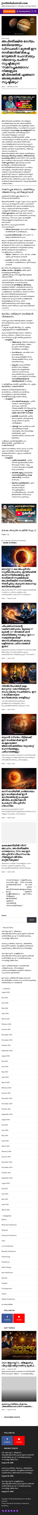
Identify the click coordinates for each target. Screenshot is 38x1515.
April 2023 (5, 1204)
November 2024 (7, 1104)
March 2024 (6, 1146)
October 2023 (6, 1173)
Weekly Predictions (8, 1299)
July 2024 (5, 1125)
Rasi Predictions (7, 1273)
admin (3, 86)
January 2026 (6, 1029)
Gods (3, 1241)
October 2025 (6, 1045)
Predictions (6, 1262)
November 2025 (7, 1040)
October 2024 (6, 1109)
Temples (4, 1283)
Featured (5, 1230)
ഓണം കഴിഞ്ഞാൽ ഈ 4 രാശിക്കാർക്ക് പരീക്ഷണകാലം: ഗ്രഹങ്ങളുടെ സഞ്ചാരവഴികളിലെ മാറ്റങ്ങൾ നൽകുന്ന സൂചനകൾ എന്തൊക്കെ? (16, 969)
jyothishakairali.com (15, 3)
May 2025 (5, 1072)
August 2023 (6, 1183)
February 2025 (6, 1088)
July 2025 (5, 1061)
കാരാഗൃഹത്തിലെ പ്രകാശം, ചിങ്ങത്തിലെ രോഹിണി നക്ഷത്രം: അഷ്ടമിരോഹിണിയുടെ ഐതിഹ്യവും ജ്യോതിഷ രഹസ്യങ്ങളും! (17, 946)
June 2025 (5, 1067)
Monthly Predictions (9, 1251)
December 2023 (7, 1162)
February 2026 (6, 1024)
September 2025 (7, 1051)
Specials (4, 1278)
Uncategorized (7, 1288)
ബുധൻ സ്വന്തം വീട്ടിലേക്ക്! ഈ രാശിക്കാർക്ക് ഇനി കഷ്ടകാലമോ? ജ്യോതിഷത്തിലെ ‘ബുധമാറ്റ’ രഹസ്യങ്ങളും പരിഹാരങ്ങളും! (18, 744)
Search (4, 915)
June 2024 (5, 1130)
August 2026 (6, 992)
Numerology (6, 1257)
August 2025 (6, 1056)
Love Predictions (7, 1246)
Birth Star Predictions (9, 1225)
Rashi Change (6, 1267)
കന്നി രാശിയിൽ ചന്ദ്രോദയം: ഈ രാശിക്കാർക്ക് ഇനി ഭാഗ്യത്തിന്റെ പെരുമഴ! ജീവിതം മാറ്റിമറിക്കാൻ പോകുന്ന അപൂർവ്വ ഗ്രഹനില (18, 798)
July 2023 (5, 1189)
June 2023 (5, 1194)
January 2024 (6, 1157)
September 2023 (7, 1178)
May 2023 (5, 1199)
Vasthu (4, 1294)
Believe (4, 1220)
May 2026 (5, 1008)
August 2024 (6, 1120)
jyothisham (14, 540)
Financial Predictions (9, 1235)
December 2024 (7, 1098)
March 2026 (6, 1019)
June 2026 (5, 1003)
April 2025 (5, 1077)
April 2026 (5, 1013)
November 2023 (7, 1167)
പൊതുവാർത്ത (7, 1304)
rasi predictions (21, 540)
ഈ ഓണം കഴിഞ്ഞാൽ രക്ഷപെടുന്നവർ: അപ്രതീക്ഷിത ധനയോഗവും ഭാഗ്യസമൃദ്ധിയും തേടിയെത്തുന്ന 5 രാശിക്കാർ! (19, 980)
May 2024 (5, 1135)
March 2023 (6, 1210)
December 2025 (7, 1035)
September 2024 (7, 1114)
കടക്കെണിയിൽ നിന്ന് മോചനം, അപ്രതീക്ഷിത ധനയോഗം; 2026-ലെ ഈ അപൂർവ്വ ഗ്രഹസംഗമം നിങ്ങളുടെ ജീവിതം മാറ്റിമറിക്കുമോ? (16, 852)
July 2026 (5, 998)
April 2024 (5, 1141)
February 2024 (6, 1151)
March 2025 (6, 1082)
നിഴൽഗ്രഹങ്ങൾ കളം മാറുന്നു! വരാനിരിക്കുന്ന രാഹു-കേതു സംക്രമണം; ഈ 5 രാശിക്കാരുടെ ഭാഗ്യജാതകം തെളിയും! (19, 692)
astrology (7, 540)
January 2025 (6, 1093)
